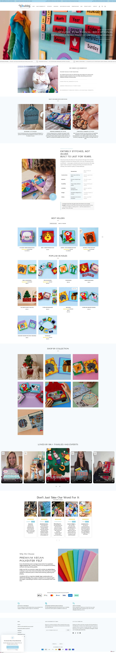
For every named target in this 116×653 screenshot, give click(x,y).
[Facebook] (73, 633)
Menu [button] (19, 621)
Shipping (19, 630)
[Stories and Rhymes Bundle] (47, 295)
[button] (33, 6)
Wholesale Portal (21, 634)
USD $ (61, 643)
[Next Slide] (59, 485)
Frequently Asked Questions (24, 628)
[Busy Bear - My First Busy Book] (89, 235)
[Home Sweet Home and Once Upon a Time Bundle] (27, 323)
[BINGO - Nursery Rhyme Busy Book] (47, 235)
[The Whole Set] (47, 323)
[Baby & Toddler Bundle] (27, 268)
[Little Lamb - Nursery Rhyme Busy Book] (27, 235)
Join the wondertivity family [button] (51, 621)
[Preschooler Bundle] (47, 268)
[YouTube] (80, 633)
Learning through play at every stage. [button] (70, 84)
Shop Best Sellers (105, 41)
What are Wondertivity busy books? (25, 626)
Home (19, 624)
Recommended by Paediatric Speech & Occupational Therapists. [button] (77, 88)
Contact (19, 632)
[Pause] (48, 480)
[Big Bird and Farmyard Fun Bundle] (89, 295)
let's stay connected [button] (77, 621)
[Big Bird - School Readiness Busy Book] (68, 235)
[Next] (102, 236)
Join (68, 630)
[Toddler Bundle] (68, 268)
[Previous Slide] (56, 485)
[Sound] (20, 480)
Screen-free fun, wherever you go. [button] (69, 76)
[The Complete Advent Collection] (27, 295)
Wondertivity (57, 647)
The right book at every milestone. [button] (69, 71)
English (54, 643)
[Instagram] (77, 633)
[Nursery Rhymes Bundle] (89, 268)
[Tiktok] (75, 633)
